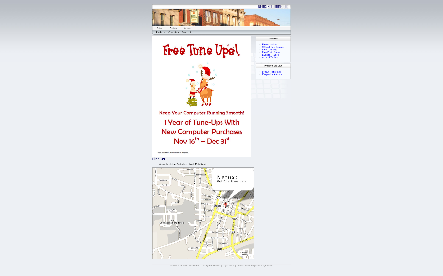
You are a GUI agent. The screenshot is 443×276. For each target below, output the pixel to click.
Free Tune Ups (269, 49)
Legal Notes (228, 265)
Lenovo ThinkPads (271, 71)
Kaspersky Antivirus (272, 74)
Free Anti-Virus (269, 44)
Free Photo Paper (271, 52)
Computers (173, 32)
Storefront (186, 32)
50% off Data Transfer (273, 47)
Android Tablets (270, 57)
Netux (159, 28)
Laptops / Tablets (270, 55)
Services (187, 28)
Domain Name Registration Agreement (255, 265)
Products (173, 28)
